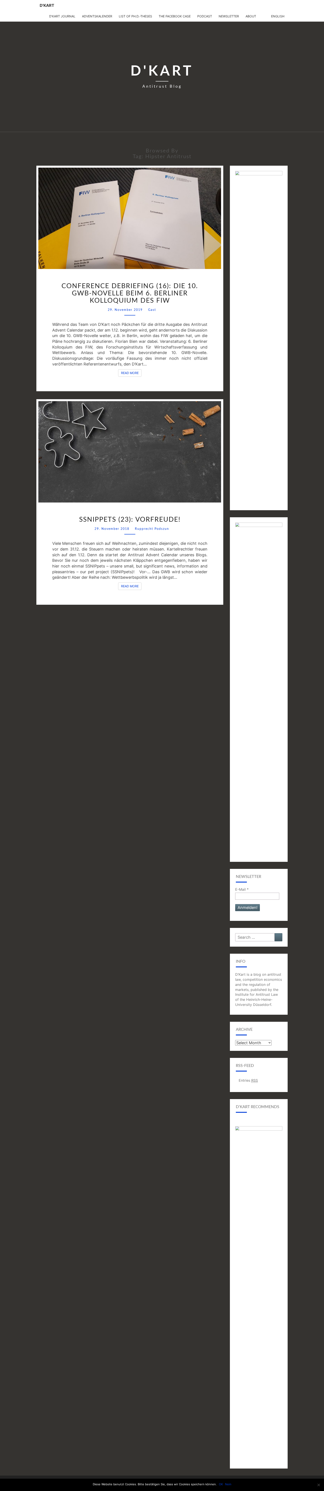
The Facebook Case (175, 16)
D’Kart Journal (62, 16)
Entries (248, 1080)
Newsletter (229, 16)
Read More (131, 373)
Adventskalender (97, 16)
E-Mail (242, 889)
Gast (152, 310)
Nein (228, 1484)
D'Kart (47, 5)
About (251, 16)
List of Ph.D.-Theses (135, 16)
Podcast (204, 16)
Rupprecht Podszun (152, 528)
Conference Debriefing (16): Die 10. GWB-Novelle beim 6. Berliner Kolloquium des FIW (129, 293)
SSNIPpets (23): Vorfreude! (130, 519)
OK (221, 1484)
